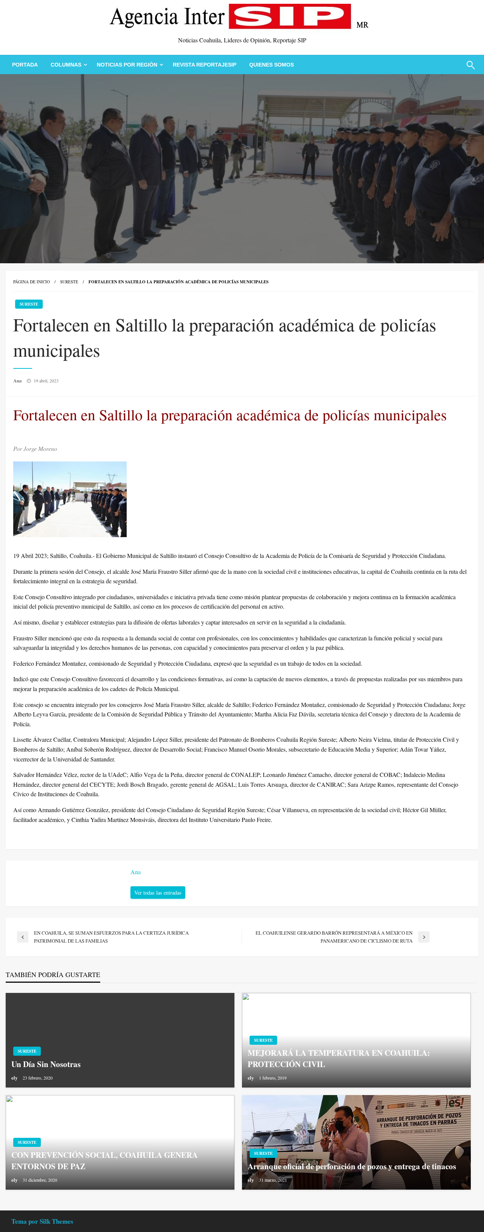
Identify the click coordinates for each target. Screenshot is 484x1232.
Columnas (66, 65)
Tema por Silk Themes (42, 1221)
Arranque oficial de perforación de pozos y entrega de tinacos (352, 1166)
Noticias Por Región (127, 65)
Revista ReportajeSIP (204, 65)
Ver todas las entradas (158, 892)
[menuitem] (25, 64)
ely (15, 1077)
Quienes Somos (271, 65)
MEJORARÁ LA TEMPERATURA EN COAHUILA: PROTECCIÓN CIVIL (339, 1058)
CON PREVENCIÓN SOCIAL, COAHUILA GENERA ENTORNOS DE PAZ (104, 1160)
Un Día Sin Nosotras (46, 1064)
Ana (18, 380)
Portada (25, 65)
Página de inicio (31, 281)
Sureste (69, 281)
